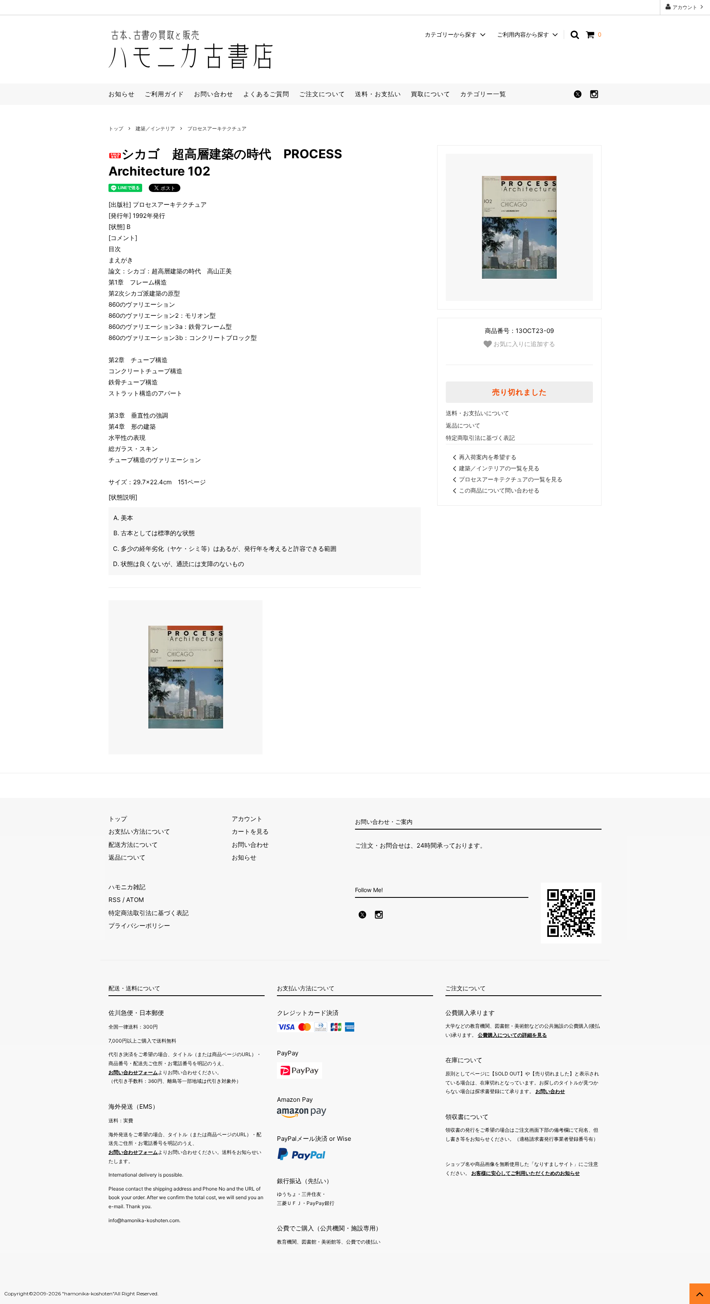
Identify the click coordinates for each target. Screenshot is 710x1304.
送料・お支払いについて (477, 412)
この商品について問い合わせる (499, 490)
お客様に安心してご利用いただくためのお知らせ (525, 1173)
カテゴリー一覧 (483, 94)
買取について (430, 94)
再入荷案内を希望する (487, 456)
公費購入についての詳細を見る (512, 1035)
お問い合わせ (213, 94)
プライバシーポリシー (139, 925)
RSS (114, 900)
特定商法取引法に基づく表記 (148, 913)
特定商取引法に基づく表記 (480, 437)
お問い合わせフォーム (133, 1072)
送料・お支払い (378, 94)
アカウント (684, 7)
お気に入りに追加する (523, 343)
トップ (115, 128)
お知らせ (121, 94)
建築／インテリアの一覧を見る (499, 468)
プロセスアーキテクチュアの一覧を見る (510, 479)
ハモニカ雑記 (126, 887)
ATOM (135, 900)
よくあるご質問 (266, 94)
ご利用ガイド (164, 94)
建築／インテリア (155, 128)
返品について (463, 425)
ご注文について (322, 94)
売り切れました (519, 392)
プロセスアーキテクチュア (217, 128)
